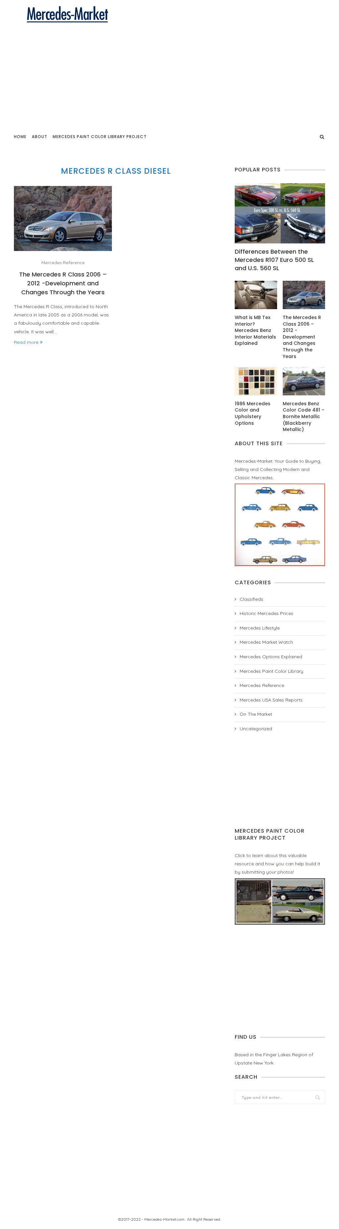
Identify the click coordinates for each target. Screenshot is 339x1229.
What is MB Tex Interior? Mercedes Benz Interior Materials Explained (255, 330)
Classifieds (251, 599)
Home (20, 136)
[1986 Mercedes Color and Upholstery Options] (256, 381)
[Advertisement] (169, 73)
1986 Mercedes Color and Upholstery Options (252, 413)
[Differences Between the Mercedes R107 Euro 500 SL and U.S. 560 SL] (280, 213)
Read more (26, 342)
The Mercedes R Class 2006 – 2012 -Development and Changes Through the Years (63, 283)
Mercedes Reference (63, 262)
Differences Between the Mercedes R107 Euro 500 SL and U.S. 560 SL (274, 259)
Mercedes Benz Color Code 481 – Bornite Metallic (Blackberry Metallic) (303, 417)
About (39, 136)
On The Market (256, 714)
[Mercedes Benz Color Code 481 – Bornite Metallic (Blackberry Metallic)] (304, 381)
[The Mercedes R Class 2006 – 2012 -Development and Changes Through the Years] (63, 218)
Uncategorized (256, 729)
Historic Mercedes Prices (266, 613)
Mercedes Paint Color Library (271, 671)
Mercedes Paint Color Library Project (100, 136)
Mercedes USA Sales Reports (271, 700)
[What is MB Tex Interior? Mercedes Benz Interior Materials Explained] (256, 295)
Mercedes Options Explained (271, 657)
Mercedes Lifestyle (260, 628)
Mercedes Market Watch (266, 642)
